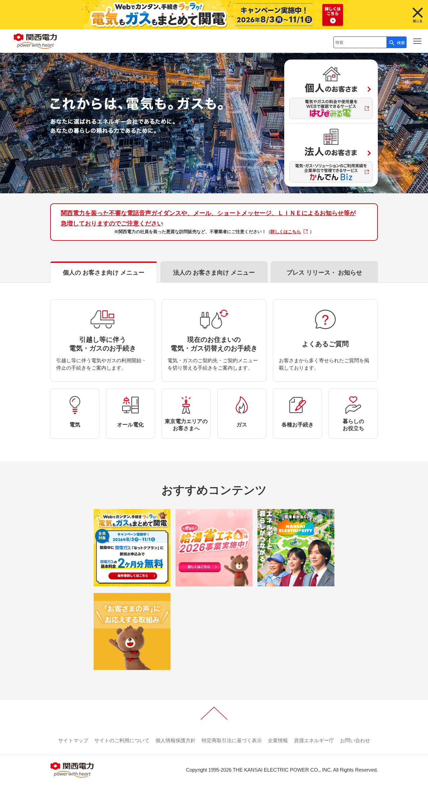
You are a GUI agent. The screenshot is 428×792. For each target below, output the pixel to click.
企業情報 (278, 740)
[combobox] (360, 42)
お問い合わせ (355, 740)
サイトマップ (73, 740)
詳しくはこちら (286, 231)
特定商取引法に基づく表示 (232, 740)
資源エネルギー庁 (314, 740)
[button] (417, 41)
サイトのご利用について (121, 740)
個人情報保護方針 (175, 740)
